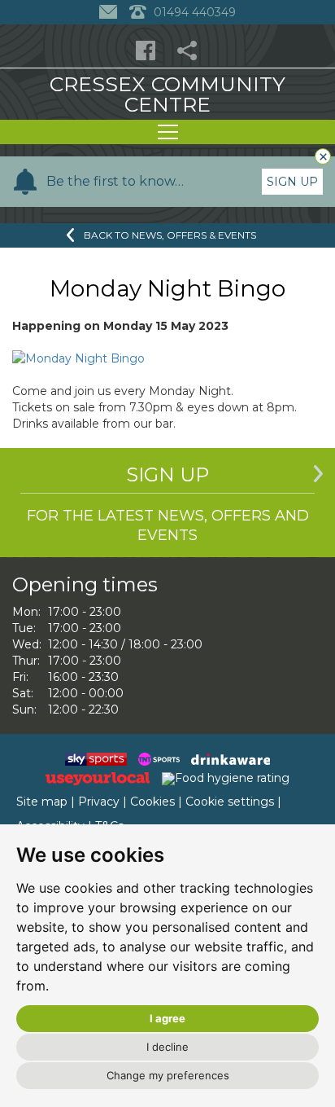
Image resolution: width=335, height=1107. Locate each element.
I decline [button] (167, 1046)
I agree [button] (167, 1018)
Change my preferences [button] (168, 1075)
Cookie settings (229, 801)
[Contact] (110, 12)
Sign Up (292, 181)
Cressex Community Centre (167, 94)
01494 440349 (193, 12)
